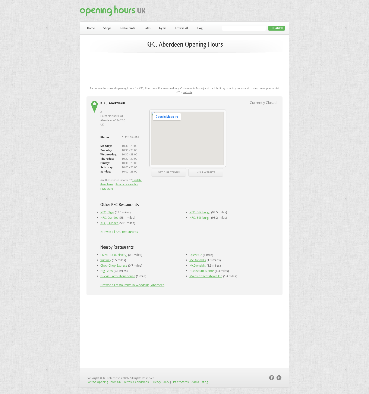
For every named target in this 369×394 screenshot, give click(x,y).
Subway (105, 260)
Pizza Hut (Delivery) (113, 255)
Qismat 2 (195, 255)
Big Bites (106, 271)
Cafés (147, 28)
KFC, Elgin (107, 212)
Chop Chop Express (113, 265)
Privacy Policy (160, 382)
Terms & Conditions (136, 382)
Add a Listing (200, 382)
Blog (199, 28)
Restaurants (127, 28)
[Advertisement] (184, 68)
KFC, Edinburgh (199, 212)
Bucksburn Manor (201, 271)
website (187, 92)
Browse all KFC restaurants (119, 232)
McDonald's (197, 260)
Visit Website (206, 172)
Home (91, 28)
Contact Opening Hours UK (103, 382)
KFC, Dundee (109, 217)
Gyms (162, 28)
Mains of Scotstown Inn (205, 276)
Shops (107, 28)
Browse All (181, 28)
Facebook (271, 377)
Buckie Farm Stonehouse (117, 276)
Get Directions (169, 172)
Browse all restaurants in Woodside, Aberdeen (132, 285)
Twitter (278, 377)
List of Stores (180, 382)
